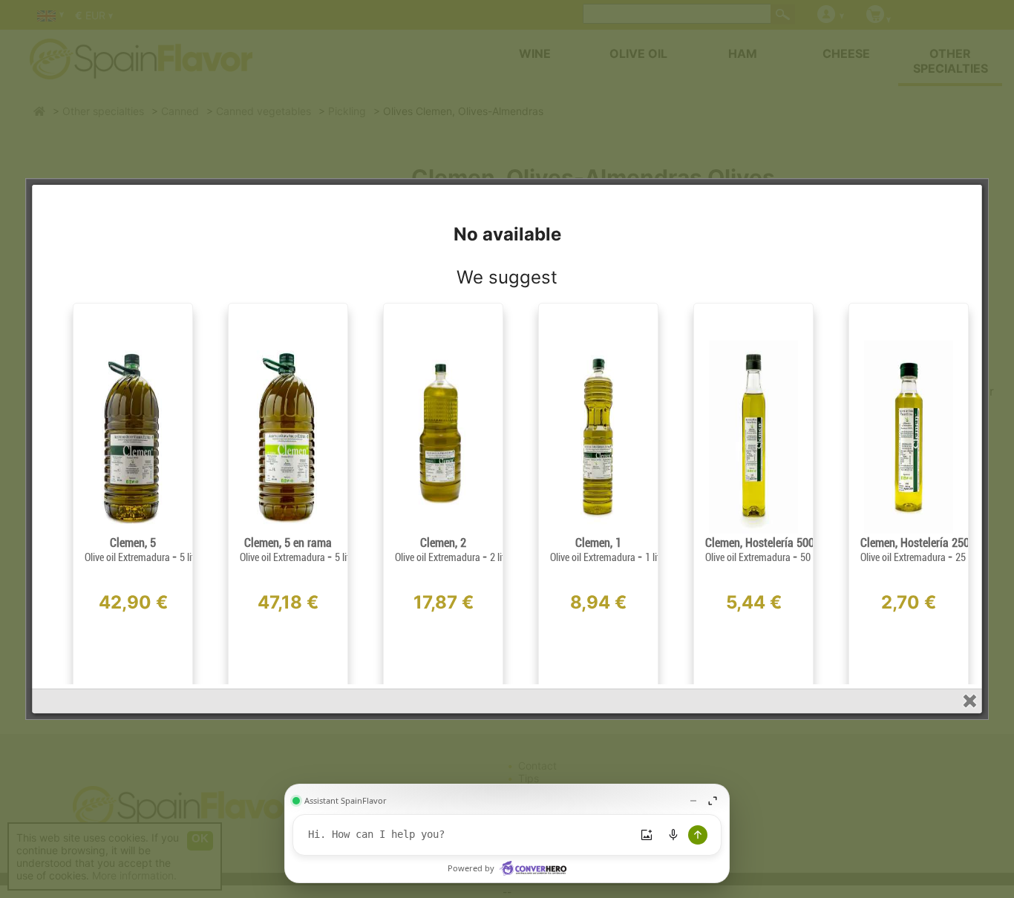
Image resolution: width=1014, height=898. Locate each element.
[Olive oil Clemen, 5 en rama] (288, 530)
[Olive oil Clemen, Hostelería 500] (753, 530)
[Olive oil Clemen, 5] (132, 530)
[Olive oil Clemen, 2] (443, 530)
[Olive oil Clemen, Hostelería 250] (908, 530)
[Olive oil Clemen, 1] (598, 530)
